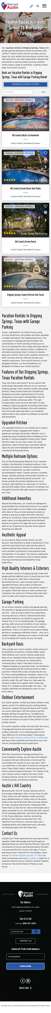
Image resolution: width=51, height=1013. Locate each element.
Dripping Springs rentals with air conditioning (27, 738)
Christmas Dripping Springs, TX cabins (26, 855)
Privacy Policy (44, 1006)
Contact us (34, 858)
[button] (44, 6)
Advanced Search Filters (25, 84)
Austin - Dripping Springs (19, 100)
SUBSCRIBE (25, 966)
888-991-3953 (29, 923)
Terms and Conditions (30, 1006)
